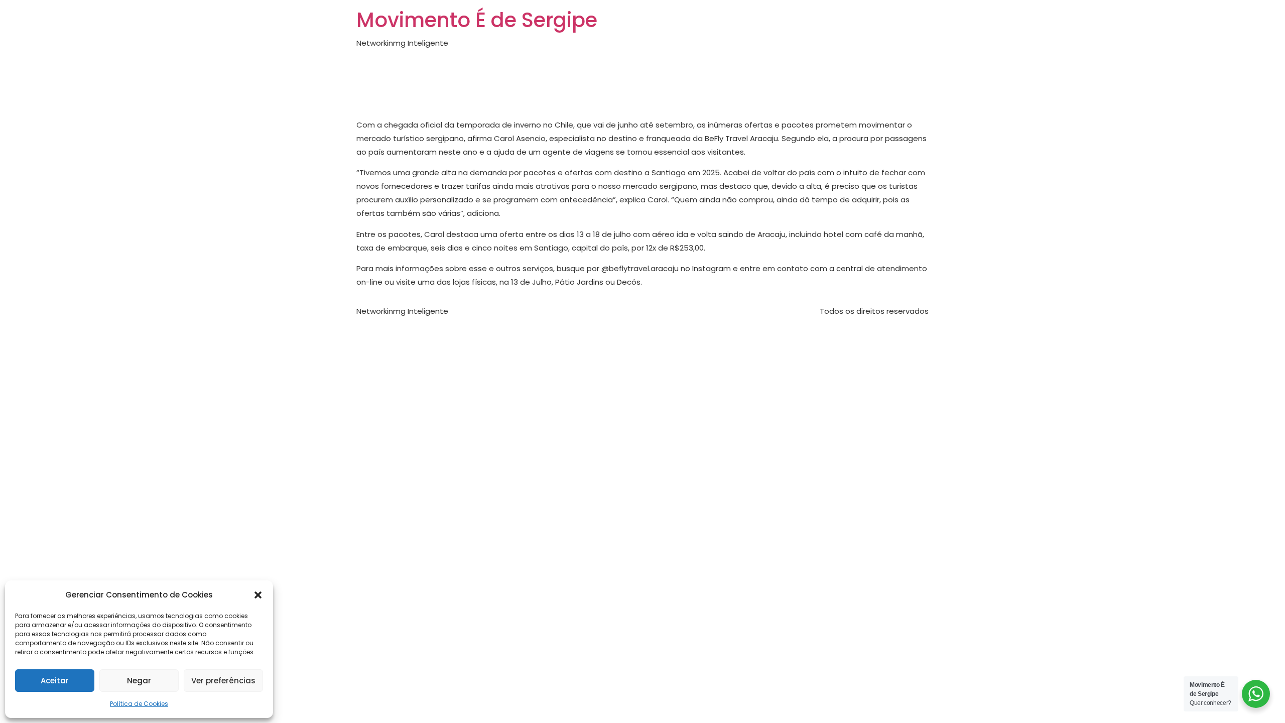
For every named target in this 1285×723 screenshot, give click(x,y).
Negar (139, 680)
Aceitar (55, 680)
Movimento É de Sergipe (476, 20)
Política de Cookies (139, 703)
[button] (258, 595)
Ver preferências (223, 680)
